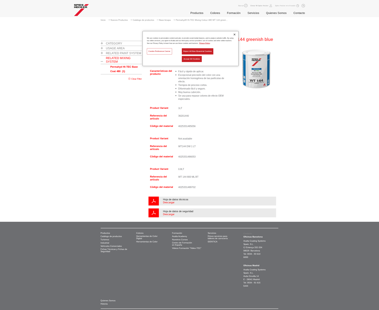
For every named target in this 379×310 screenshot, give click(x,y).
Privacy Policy (204, 43)
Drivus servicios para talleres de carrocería (218, 237)
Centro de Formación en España (182, 244)
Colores (215, 13)
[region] (190, 48)
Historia (104, 304)
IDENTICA (212, 242)
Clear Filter (136, 79)
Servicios (253, 13)
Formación (234, 13)
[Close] (234, 34)
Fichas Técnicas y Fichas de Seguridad (114, 250)
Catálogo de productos (143, 20)
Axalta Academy (179, 236)
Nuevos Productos (119, 20)
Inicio (103, 20)
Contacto (299, 13)
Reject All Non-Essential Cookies (197, 51)
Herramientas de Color (147, 242)
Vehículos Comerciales (111, 246)
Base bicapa (165, 20)
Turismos (105, 239)
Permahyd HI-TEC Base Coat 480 (124, 69)
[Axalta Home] (81, 11)
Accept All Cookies (192, 59)
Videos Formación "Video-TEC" (186, 248)
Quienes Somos (276, 13)
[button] (246, 5)
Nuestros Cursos (180, 239)
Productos (196, 13)
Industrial (105, 243)
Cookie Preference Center (159, 51)
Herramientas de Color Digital (147, 237)
